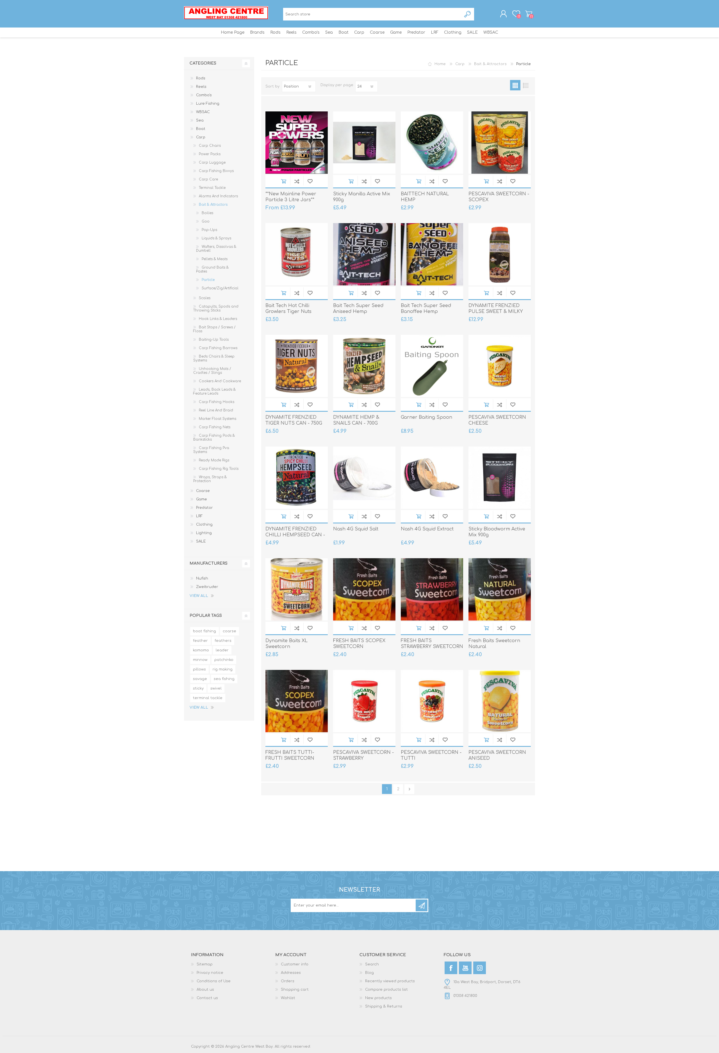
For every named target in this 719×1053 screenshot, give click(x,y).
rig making (223, 669)
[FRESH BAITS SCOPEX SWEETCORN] (364, 589)
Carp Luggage (212, 162)
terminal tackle (207, 698)
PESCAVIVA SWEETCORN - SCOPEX (498, 196)
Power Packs (209, 154)
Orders (287, 981)
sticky (198, 688)
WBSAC (203, 112)
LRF (199, 516)
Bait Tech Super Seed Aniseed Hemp (358, 308)
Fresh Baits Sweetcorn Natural (494, 643)
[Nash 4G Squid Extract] (432, 478)
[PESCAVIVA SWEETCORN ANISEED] (499, 701)
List (525, 85)
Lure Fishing (207, 104)
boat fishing (204, 631)
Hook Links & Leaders (218, 319)
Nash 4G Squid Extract (427, 529)
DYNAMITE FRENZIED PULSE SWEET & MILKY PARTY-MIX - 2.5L (495, 311)
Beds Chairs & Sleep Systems (214, 358)
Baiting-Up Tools (214, 340)
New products (378, 998)
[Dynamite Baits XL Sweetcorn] (296, 589)
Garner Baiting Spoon (426, 417)
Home (440, 64)
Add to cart (283, 181)
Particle (208, 280)
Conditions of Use (214, 981)
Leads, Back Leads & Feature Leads (214, 391)
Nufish (202, 578)
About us (205, 990)
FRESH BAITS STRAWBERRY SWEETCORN (432, 643)
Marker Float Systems (217, 419)
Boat (200, 129)
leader (222, 650)
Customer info (294, 964)
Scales (204, 298)
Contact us (207, 998)
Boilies (207, 213)
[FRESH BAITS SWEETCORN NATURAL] (499, 589)
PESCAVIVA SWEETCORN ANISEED (497, 755)
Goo (206, 221)
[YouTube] (465, 968)
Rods (200, 78)
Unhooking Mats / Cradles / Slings (212, 371)
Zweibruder (207, 587)
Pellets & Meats (214, 259)
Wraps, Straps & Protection (210, 479)
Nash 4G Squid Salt (355, 529)
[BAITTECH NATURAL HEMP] (432, 142)
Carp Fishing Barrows (218, 348)
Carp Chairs (210, 146)
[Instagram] (479, 968)
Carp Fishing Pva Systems (211, 450)
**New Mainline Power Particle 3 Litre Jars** (290, 196)
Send (421, 905)
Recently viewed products (390, 981)
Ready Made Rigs (214, 460)
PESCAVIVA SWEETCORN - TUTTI (431, 755)
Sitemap (205, 964)
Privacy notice (210, 973)
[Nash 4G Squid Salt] (364, 478)
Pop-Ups (209, 230)
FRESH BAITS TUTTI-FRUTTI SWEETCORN (289, 755)
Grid (515, 85)
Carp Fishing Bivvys (216, 171)
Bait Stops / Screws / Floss (214, 329)
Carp (200, 137)
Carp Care (208, 179)
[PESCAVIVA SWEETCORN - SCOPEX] (499, 142)
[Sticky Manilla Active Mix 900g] (364, 142)
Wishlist (288, 998)
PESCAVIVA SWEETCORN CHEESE (497, 420)
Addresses (291, 973)
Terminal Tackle (212, 188)
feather (200, 641)
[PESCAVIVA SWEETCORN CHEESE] (499, 366)
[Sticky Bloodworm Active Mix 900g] (499, 478)
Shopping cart (528, 14)
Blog (369, 973)
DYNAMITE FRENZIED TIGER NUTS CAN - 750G (293, 420)
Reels (201, 87)
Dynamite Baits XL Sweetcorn (286, 643)
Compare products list (386, 990)
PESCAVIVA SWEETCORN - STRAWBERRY (363, 755)
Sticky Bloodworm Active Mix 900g (496, 531)
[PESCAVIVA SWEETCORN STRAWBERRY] (364, 701)
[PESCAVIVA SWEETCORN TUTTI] (432, 701)
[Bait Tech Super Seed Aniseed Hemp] (364, 254)
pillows (199, 669)
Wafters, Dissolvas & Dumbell (216, 249)
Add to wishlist (310, 181)
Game (201, 499)
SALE (201, 541)
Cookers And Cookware (220, 381)
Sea (200, 120)
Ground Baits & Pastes (212, 269)
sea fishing (224, 679)
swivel (216, 688)
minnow (200, 660)
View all (199, 596)
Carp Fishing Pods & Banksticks (214, 437)
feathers (223, 641)
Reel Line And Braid (216, 410)
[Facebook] (451, 968)
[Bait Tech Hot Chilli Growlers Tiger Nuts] (296, 254)
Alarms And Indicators (218, 196)
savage (200, 679)
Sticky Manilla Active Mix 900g (361, 196)
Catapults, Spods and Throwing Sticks (215, 308)
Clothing (204, 524)
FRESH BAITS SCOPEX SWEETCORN (359, 643)
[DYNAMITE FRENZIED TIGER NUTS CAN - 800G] (296, 366)
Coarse (203, 491)
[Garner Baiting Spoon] (432, 366)
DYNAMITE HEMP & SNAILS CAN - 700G (356, 420)
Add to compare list (296, 181)
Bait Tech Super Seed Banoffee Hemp (426, 308)
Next (409, 789)
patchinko (223, 660)
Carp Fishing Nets (214, 427)
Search (467, 14)
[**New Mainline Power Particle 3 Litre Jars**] (296, 142)
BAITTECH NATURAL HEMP (425, 196)
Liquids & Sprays (216, 238)
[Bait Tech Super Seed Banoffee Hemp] (432, 254)
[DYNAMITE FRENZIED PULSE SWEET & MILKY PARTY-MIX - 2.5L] (499, 254)
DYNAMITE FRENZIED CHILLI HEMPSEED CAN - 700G (295, 534)
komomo (201, 650)
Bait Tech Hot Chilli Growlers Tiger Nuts (288, 308)
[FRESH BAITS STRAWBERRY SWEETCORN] (432, 589)
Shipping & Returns (383, 1006)
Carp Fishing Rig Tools (218, 469)
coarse (229, 631)
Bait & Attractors (213, 205)
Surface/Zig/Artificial (220, 288)
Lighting (204, 533)
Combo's (204, 95)
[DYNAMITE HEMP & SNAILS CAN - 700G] (364, 366)
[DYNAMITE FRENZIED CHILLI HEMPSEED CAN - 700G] (296, 478)
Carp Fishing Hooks (216, 402)
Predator (204, 508)
